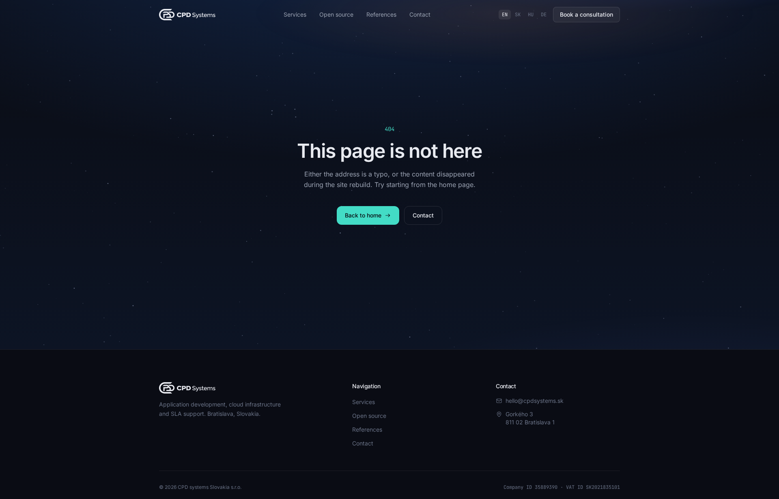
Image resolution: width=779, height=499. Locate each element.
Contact (419, 14)
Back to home (363, 215)
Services (295, 14)
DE (544, 14)
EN (505, 14)
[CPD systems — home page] (187, 14)
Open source (336, 14)
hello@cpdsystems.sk (535, 400)
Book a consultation (586, 14)
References (381, 14)
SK (518, 14)
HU (531, 14)
